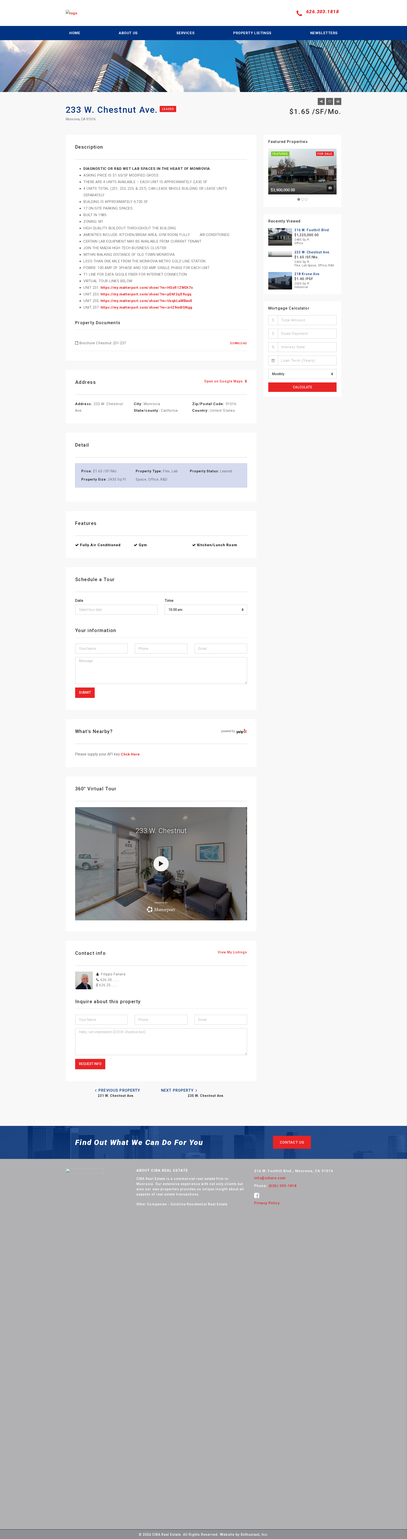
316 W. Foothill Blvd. (312, 230)
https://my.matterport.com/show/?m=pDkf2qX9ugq (146, 294)
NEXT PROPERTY (178, 1090)
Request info (90, 1064)
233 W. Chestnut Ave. (312, 252)
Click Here (130, 754)
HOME (74, 33)
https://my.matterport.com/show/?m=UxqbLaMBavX (146, 301)
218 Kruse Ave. (307, 274)
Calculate (302, 387)
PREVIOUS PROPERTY (118, 1090)
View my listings (232, 952)
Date (79, 600)
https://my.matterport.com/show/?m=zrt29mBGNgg (146, 307)
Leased (168, 109)
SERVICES (185, 33)
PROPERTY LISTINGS (252, 33)
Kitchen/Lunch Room (217, 545)
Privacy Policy (266, 1203)
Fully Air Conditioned (100, 545)
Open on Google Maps (224, 381)
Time (169, 600)
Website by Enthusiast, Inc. (244, 1534)
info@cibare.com (269, 1178)
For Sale (324, 153)
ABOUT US (128, 33)
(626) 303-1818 (283, 1186)
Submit (85, 692)
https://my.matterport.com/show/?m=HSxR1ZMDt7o (147, 287)
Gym (143, 545)
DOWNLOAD (238, 343)
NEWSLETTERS (324, 33)
